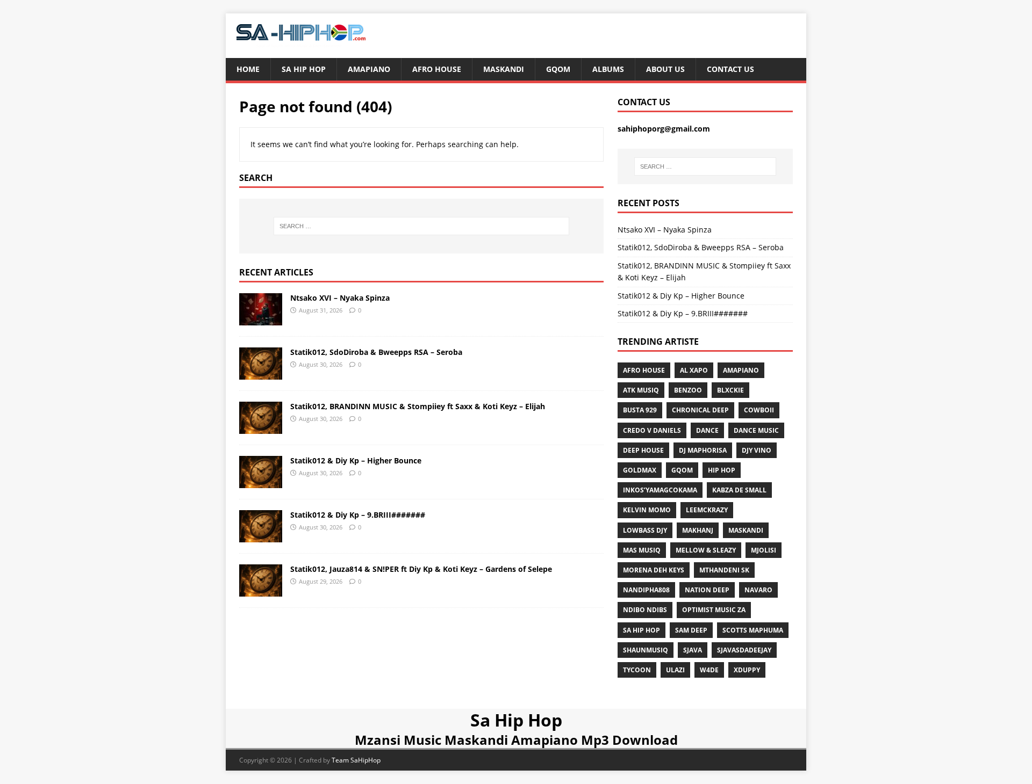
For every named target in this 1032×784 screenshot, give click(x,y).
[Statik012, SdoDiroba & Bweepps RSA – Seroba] (260, 373)
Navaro (758, 589)
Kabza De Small (739, 490)
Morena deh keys (653, 570)
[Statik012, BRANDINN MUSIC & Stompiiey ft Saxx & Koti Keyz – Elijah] (260, 427)
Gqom (558, 69)
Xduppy (747, 669)
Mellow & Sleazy (706, 550)
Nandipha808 (646, 589)
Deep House (643, 450)
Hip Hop (721, 470)
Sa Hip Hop (304, 69)
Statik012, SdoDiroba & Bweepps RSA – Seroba (376, 352)
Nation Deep (707, 589)
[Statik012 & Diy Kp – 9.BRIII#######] (260, 536)
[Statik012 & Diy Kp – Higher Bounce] (260, 481)
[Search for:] (421, 226)
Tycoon (637, 669)
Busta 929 (640, 410)
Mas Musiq (642, 550)
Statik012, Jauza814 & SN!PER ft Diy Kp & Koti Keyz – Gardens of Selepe (421, 569)
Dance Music (756, 430)
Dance (707, 430)
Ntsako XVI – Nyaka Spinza (340, 298)
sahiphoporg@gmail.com (664, 129)
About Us (665, 69)
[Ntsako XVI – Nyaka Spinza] (260, 319)
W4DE (709, 669)
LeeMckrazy (707, 509)
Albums (608, 69)
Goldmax (639, 470)
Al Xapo (694, 370)
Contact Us (730, 69)
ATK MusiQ (641, 390)
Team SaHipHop (356, 760)
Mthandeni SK (724, 570)
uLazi (675, 669)
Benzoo (688, 390)
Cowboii (759, 410)
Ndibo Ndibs (645, 609)
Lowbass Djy (645, 530)
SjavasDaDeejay (744, 650)
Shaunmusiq (645, 650)
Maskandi (503, 69)
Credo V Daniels (652, 430)
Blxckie (730, 390)
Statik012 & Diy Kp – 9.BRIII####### (357, 515)
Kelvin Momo (647, 509)
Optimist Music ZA (714, 609)
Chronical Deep (700, 410)
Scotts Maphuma (752, 630)
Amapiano (369, 69)
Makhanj (697, 530)
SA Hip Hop (641, 630)
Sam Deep (691, 630)
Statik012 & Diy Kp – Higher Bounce (355, 460)
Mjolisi (763, 550)
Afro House (436, 69)
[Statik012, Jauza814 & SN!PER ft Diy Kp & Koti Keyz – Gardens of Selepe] (260, 590)
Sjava (692, 650)
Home (248, 69)
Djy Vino (756, 450)
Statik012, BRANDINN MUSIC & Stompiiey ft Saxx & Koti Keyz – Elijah (417, 406)
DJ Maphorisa (703, 450)
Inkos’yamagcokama (660, 490)
